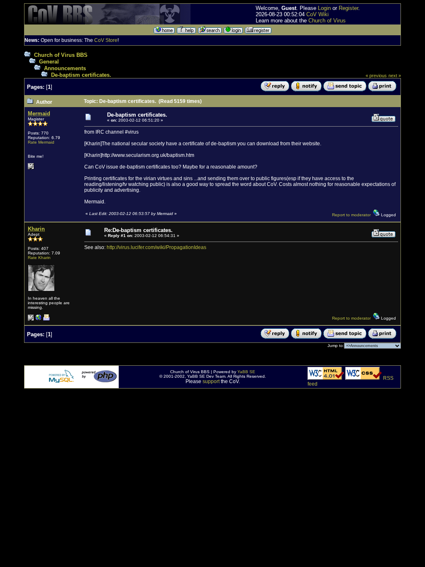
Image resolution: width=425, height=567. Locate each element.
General (49, 62)
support (211, 381)
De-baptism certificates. (81, 75)
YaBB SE (246, 371)
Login (324, 8)
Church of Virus (327, 20)
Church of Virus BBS (61, 55)
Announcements (65, 68)
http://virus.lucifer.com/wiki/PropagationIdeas (156, 247)
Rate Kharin (39, 257)
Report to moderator (351, 215)
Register (348, 8)
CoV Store (105, 40)
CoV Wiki (317, 14)
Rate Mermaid (41, 142)
